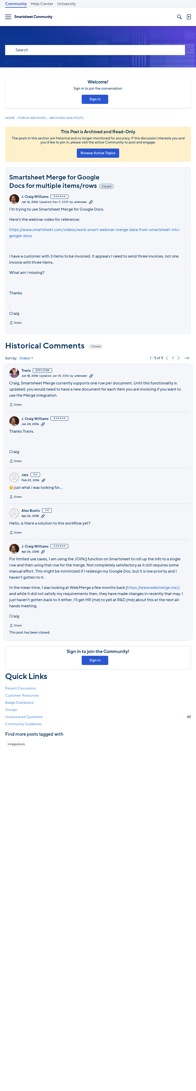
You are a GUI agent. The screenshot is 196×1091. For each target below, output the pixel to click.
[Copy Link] (91, 202)
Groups (11, 709)
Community (16, 4)
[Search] (179, 16)
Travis (26, 370)
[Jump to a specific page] (187, 358)
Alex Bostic (30, 510)
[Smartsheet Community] (33, 17)
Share (15, 323)
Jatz (24, 475)
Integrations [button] (16, 744)
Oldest (24, 358)
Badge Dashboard (19, 702)
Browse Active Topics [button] (98, 153)
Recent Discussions (20, 688)
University (66, 4)
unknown (80, 202)
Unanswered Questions (98, 716)
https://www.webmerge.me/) (153, 587)
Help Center (42, 4)
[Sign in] (188, 16)
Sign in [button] (95, 99)
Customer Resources (22, 695)
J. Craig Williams (34, 197)
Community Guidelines (23, 724)
